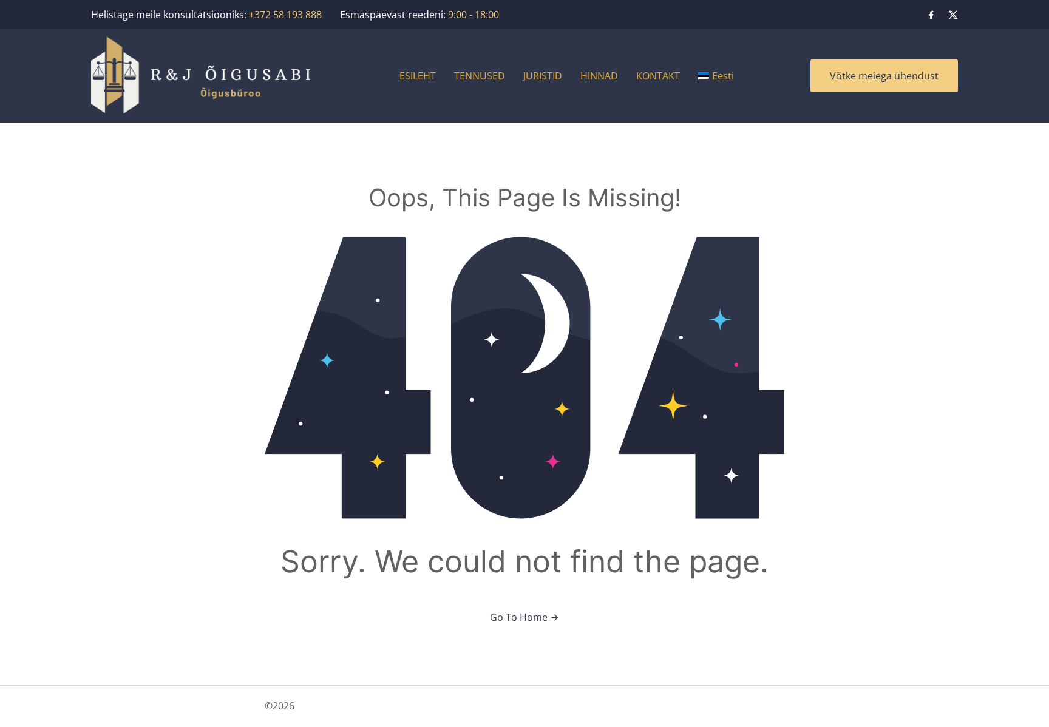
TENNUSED (479, 76)
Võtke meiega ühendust (884, 76)
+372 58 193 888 (285, 14)
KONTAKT (658, 76)
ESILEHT (417, 76)
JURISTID (542, 76)
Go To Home (520, 617)
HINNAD (599, 76)
